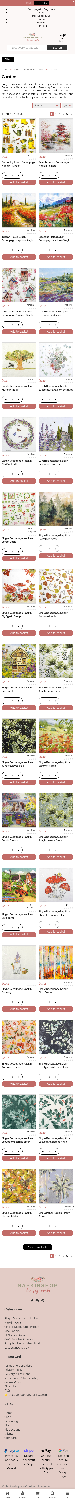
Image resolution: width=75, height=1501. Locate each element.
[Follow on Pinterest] (42, 1301)
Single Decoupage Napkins (29, 69)
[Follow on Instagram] (37, 1301)
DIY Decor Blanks (15, 1335)
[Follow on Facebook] (32, 1301)
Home (5, 69)
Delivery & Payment (17, 1374)
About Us (10, 1386)
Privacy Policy (13, 1369)
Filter (8, 59)
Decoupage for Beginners (41, 9)
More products (37, 1247)
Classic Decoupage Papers (21, 1326)
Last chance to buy (16, 1347)
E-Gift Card (41, 26)
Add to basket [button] (19, 182)
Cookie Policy (13, 1382)
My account (12, 1429)
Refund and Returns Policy (21, 1378)
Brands (41, 22)
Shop (7, 1417)
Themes (41, 19)
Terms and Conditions (18, 1365)
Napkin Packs (13, 1322)
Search (57, 47)
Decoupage (12, 1421)
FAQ (7, 1390)
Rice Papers (12, 1331)
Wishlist (9, 1433)
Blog (41, 12)
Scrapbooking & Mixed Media (23, 1343)
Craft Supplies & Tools (18, 1339)
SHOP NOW (41, 3)
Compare (10, 1438)
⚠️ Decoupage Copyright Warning (26, 1394)
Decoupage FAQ (41, 16)
